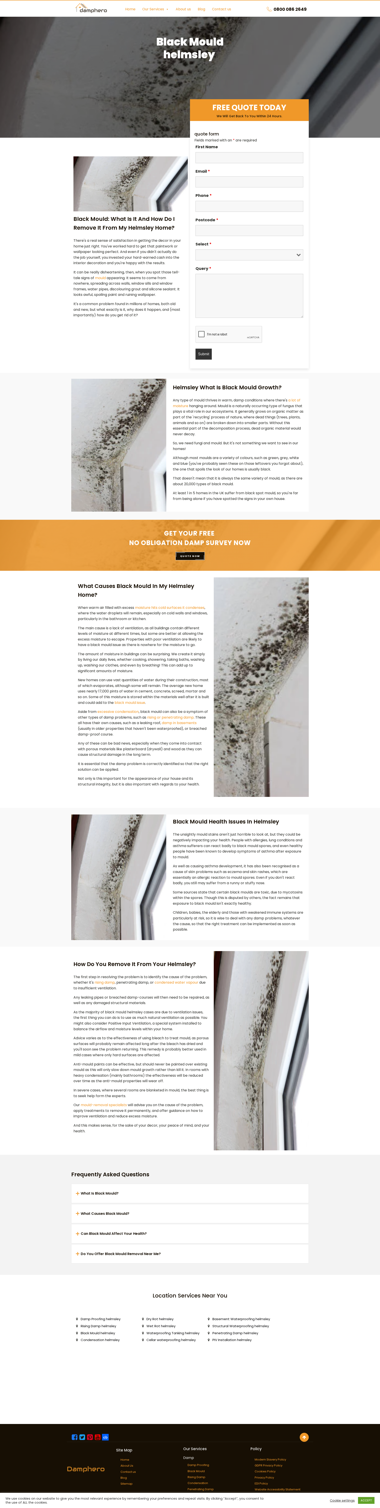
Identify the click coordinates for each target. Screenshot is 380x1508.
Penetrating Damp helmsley (235, 1333)
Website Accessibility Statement (277, 1489)
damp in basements (179, 722)
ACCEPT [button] (366, 1500)
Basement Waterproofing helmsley (241, 1319)
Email (202, 171)
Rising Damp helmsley (98, 1326)
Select (203, 244)
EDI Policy (261, 1483)
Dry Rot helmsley (160, 1319)
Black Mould (196, 1471)
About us (183, 9)
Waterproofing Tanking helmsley (172, 1333)
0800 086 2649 (290, 9)
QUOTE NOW (190, 556)
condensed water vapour (176, 982)
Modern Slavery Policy (270, 1459)
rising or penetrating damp (170, 717)
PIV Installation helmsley (232, 1340)
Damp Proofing (198, 1465)
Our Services (153, 9)
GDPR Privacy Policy (268, 1465)
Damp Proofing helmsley (101, 1319)
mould (100, 277)
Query (203, 268)
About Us (127, 1466)
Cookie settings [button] (342, 1501)
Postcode (206, 220)
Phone (203, 195)
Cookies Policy (265, 1471)
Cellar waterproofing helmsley (171, 1340)
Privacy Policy (264, 1477)
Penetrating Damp (201, 1489)
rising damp (105, 982)
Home (130, 9)
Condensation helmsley (100, 1340)
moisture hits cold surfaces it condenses (170, 607)
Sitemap (127, 1484)
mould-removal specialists (104, 1104)
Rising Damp (196, 1477)
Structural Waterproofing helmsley (240, 1326)
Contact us (221, 9)
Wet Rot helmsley (160, 1326)
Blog (201, 9)
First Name (206, 147)
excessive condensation (118, 711)
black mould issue (130, 702)
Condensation (198, 1483)
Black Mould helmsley (98, 1333)
